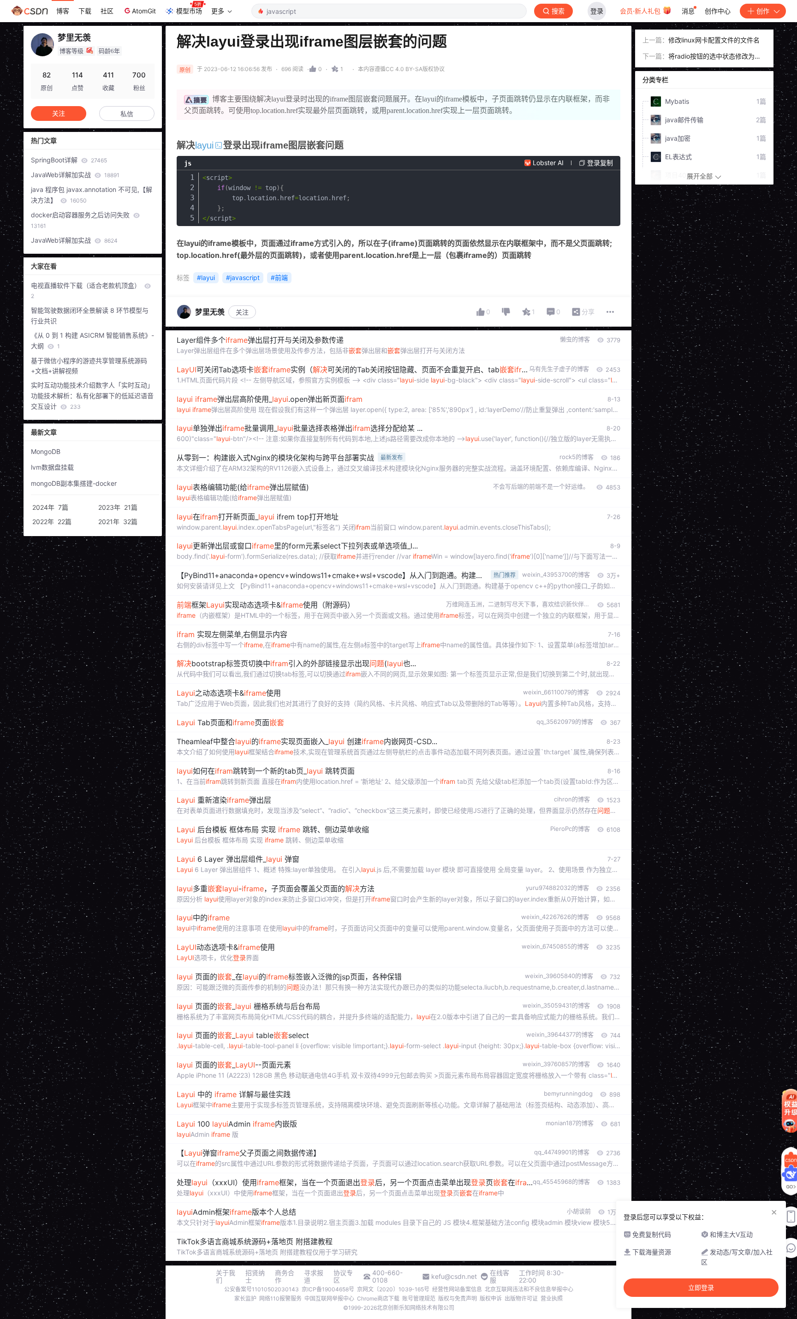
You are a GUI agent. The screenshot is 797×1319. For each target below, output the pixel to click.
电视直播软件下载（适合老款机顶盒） (87, 290)
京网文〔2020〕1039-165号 (393, 1289)
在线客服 (499, 1276)
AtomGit (144, 11)
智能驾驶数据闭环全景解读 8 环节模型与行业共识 (90, 315)
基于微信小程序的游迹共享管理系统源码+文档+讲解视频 (89, 366)
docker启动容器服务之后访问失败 (81, 220)
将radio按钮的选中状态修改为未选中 (714, 57)
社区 (107, 11)
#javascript (243, 277)
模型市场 (189, 11)
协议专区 (343, 1276)
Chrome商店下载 (378, 1298)
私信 (126, 114)
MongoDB (45, 451)
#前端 (279, 277)
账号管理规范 (418, 1298)
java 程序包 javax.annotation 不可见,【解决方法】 (91, 194)
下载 (84, 11)
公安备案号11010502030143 (261, 1289)
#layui (206, 277)
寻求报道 (313, 1276)
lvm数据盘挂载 (52, 467)
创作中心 (718, 11)
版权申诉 (491, 1298)
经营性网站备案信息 (457, 1289)
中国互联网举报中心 (329, 1298)
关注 (242, 312)
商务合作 (284, 1276)
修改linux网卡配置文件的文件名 (714, 40)
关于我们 (225, 1276)
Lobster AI (548, 163)
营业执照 (552, 1298)
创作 (762, 11)
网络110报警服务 (280, 1298)
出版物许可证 (521, 1298)
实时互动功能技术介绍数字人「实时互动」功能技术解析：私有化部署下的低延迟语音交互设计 (92, 395)
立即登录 (701, 1287)
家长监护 (245, 1298)
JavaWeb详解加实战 (75, 175)
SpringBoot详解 (69, 160)
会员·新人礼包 (641, 11)
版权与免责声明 (457, 1298)
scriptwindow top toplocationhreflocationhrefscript (276, 198)
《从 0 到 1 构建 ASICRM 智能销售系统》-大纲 (92, 340)
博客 (62, 11)
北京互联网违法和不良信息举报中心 (529, 1289)
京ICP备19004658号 (328, 1289)
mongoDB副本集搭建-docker (74, 483)
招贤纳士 (255, 1276)
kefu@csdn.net (454, 1276)
